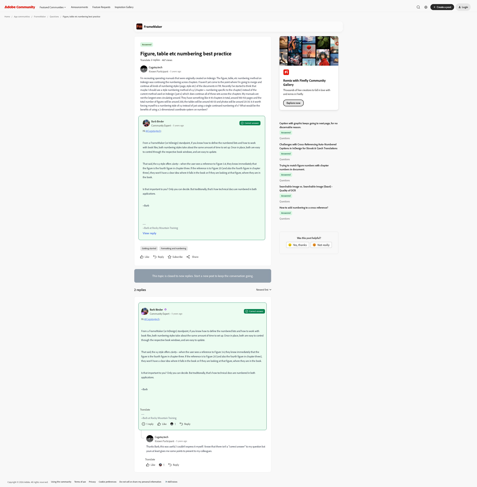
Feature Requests (101, 7)
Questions (54, 16)
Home (7, 16)
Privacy (92, 481)
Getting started (149, 248)
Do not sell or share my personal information (140, 481)
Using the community (61, 481)
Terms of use (80, 481)
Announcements (79, 7)
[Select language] (426, 7)
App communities (22, 16)
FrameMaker (40, 16)
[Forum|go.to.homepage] (19, 7)
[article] (202, 366)
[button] (442, 7)
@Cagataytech (153, 130)
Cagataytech (155, 67)
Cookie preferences (107, 481)
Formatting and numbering (173, 248)
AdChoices (172, 481)
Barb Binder (157, 121)
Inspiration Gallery (124, 7)
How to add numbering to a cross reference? (303, 207)
